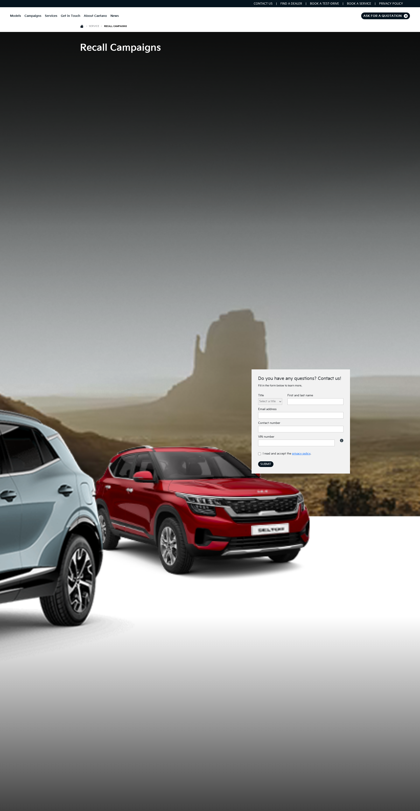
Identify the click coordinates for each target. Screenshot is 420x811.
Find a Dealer (291, 3)
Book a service (359, 3)
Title (261, 395)
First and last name (300, 395)
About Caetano (95, 16)
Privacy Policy (391, 3)
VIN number (266, 437)
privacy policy (301, 453)
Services (51, 16)
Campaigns (32, 16)
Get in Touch (70, 16)
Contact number (269, 423)
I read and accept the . (287, 453)
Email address (267, 409)
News (114, 16)
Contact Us (263, 3)
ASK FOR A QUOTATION (382, 16)
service (95, 26)
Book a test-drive (324, 3)
